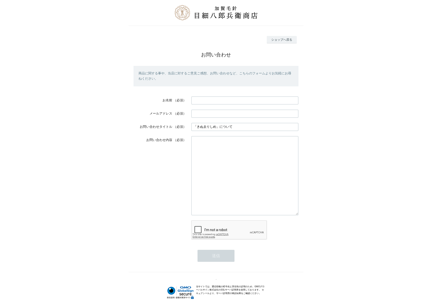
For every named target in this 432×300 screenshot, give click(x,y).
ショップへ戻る (281, 39)
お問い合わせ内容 (159, 140)
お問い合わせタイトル (156, 127)
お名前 (167, 100)
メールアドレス (161, 113)
